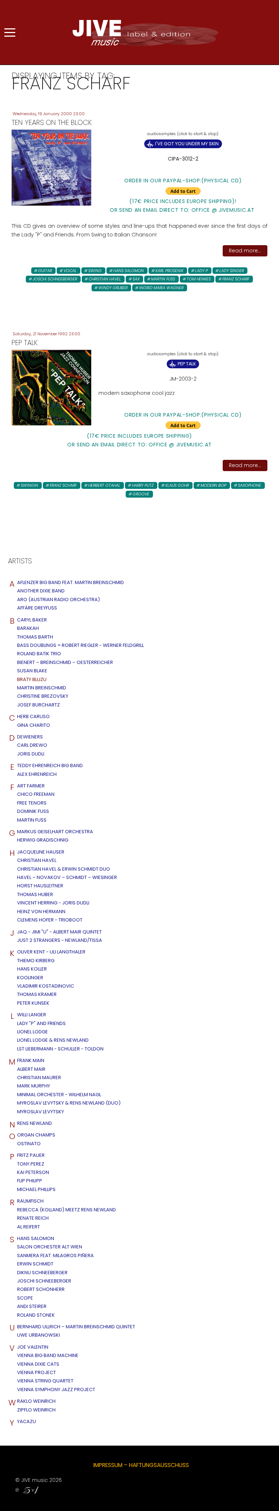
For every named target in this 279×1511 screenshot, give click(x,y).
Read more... (245, 250)
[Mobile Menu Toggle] (9, 32)
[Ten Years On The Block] (51, 167)
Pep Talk (187, 364)
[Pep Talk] (51, 387)
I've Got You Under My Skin (187, 144)
